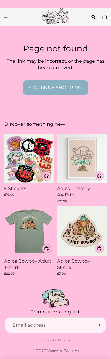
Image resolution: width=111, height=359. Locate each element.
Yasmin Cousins (63, 350)
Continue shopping (55, 88)
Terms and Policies (55, 340)
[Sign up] (98, 325)
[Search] (93, 17)
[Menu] (6, 17)
